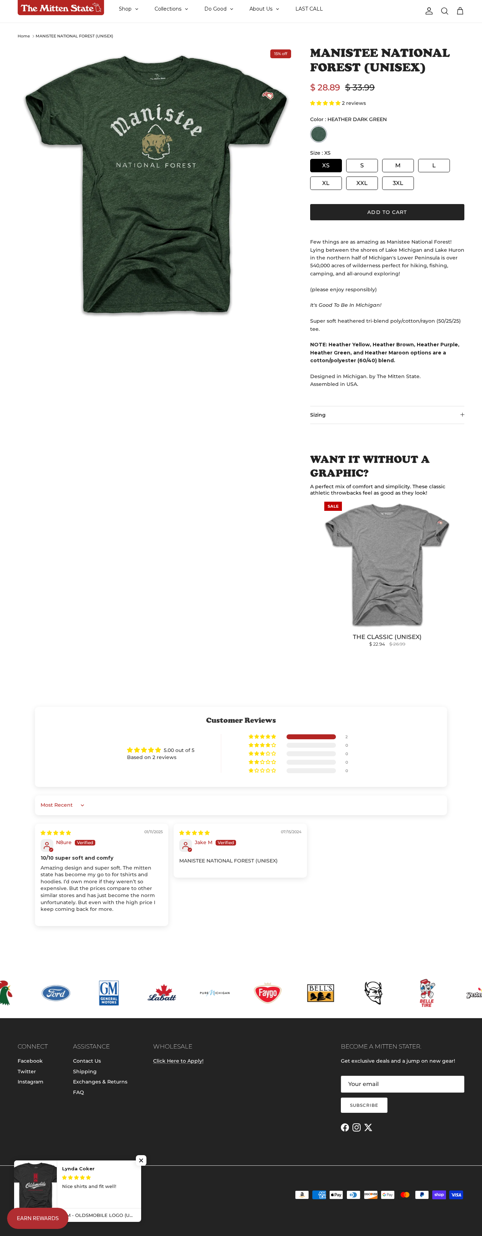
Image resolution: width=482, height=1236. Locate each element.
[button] (326, 103)
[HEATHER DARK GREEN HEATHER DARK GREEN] (318, 134)
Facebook (30, 1061)
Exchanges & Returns (100, 1082)
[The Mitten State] (61, 7)
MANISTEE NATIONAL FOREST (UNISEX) (74, 36)
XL (326, 183)
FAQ (78, 1092)
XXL (362, 183)
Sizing (318, 415)
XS (326, 165)
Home (24, 36)
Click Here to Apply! (178, 1061)
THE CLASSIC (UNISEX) (387, 636)
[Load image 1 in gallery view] (156, 184)
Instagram (30, 1082)
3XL (398, 183)
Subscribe (364, 1105)
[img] (56, 833)
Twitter (27, 1071)
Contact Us (87, 1061)
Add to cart (387, 212)
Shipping (85, 1071)
